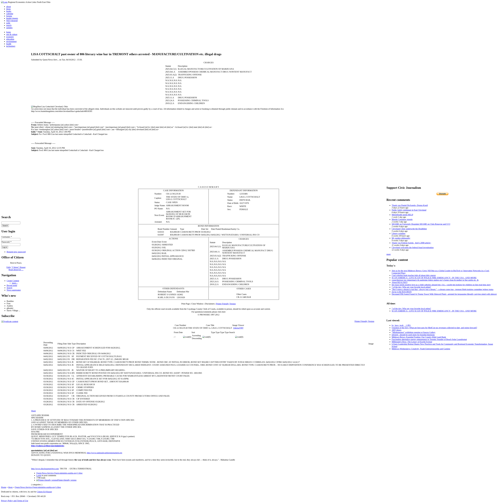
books (8, 11)
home (8, 32)
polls (8, 23)
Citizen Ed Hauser (44, 492)
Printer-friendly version (66, 480)
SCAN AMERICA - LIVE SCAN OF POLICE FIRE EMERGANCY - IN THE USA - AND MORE (434, 278)
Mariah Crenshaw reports (402, 219)
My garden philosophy (401, 238)
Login (38, 475)
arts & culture (11, 34)
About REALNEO (399, 282)
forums (9, 16)
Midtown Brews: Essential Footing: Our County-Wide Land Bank (419, 337)
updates (9, 28)
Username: (6, 237)
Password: (6, 242)
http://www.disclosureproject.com (45, 469)
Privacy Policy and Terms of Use (14, 501)
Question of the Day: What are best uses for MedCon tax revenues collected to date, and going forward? (434, 328)
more (388, 254)
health (8, 44)
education (10, 39)
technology (10, 46)
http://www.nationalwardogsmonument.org (104, 453)
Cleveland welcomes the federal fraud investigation (413, 247)
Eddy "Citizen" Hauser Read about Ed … (16, 268)
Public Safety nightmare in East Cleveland (409, 210)
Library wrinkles (398, 233)
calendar (9, 13)
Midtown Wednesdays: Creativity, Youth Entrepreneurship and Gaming (421, 349)
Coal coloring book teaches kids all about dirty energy (414, 275)
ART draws (396, 330)
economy (10, 37)
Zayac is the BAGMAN (402, 292)
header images (12, 18)
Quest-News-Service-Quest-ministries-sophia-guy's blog (59, 473)
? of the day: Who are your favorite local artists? (411, 287)
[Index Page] (4, 2)
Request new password (16, 252)
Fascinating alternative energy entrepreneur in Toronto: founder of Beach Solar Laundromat (429, 339)
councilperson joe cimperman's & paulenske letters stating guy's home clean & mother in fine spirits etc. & (435, 280)
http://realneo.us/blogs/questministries (47, 446)
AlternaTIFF (238, 328)
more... (15, 283)
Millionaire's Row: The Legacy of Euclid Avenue (412, 342)
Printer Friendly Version (226, 304)
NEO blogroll (12, 21)
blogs (8, 9)
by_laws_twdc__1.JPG (401, 325)
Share (33, 411)
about (8, 6)
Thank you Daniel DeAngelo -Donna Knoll (410, 205)
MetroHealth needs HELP (402, 215)
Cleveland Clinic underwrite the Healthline (409, 229)
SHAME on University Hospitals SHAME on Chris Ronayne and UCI (421, 224)
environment (11, 41)
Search (9, 288)
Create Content (13, 281)
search (8, 25)
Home (3, 487)
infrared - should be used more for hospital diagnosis (413, 335)
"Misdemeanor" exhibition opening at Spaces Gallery (413, 332)
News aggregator (14, 290)
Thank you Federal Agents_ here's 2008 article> (411, 243)
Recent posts (12, 285)
